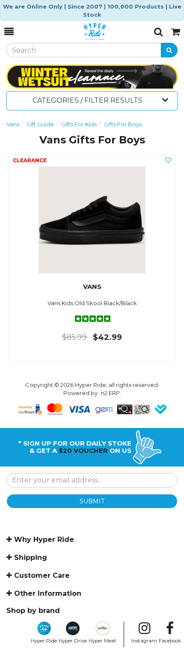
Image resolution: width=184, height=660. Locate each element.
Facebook (170, 641)
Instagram (144, 641)
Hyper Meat (102, 641)
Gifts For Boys (123, 124)
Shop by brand (33, 610)
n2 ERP (110, 392)
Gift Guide (40, 124)
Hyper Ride (44, 641)
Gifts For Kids (79, 124)
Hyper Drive (73, 641)
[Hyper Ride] (84, 31)
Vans (12, 124)
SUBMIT (92, 501)
